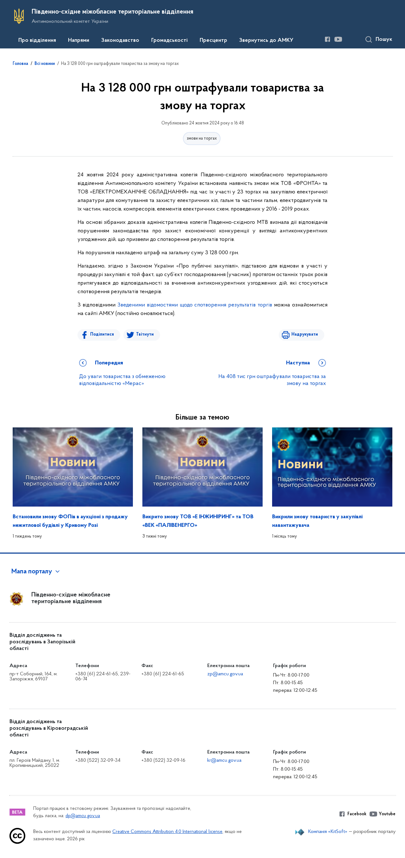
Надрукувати (304, 334)
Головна (20, 64)
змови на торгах (202, 138)
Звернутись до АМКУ (266, 40)
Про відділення (37, 40)
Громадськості (169, 40)
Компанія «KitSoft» (327, 831)
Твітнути (145, 334)
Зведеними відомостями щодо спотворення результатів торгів (194, 305)
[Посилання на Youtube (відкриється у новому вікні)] (338, 39)
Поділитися (102, 334)
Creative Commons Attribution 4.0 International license (167, 832)
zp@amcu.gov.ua (225, 674)
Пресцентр (213, 40)
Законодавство (120, 40)
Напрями (78, 40)
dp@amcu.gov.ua (82, 816)
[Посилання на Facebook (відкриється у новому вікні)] (327, 39)
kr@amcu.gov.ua (224, 760)
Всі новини (44, 64)
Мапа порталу (31, 571)
